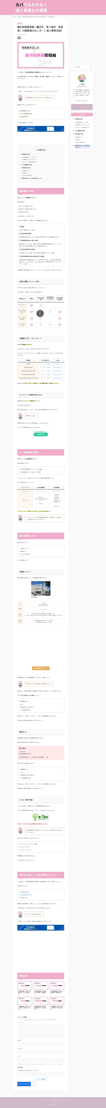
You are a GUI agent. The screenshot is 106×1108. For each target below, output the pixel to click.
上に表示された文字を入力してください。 (28, 1070)
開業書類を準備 (25, 891)
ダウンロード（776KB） (46, 371)
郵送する (25, 173)
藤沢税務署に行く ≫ (41, 668)
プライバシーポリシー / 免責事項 (48, 1101)
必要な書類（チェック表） (29, 157)
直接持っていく (26, 170)
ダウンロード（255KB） (46, 374)
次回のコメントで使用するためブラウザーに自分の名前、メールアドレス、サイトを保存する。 (41, 1064)
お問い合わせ (63, 1101)
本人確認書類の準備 (27, 164)
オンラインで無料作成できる (30, 161)
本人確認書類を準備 (26, 894)
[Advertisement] (28, 959)
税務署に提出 (24, 897)
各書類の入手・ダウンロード (30, 159)
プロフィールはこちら (81, 100)
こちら (60, 270)
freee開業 (25, 405)
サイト (19, 1056)
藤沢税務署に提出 (26, 167)
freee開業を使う (40, 434)
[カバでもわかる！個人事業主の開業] (31, 7)
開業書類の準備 (25, 154)
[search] (91, 67)
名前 (19, 1040)
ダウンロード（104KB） (46, 378)
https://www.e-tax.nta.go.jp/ (47, 810)
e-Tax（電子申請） (27, 175)
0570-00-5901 (43, 609)
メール (19, 1048)
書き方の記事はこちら (58, 364)
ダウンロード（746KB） (46, 364)
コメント (20, 1022)
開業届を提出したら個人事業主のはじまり (32, 178)
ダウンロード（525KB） (46, 367)
